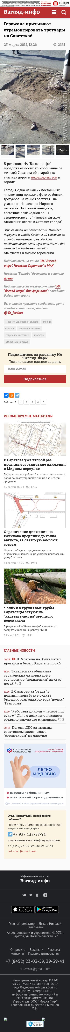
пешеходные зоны (29, 328)
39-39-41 (46, 846)
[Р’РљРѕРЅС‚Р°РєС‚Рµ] (6, 395)
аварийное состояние (17, 335)
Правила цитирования (44, 953)
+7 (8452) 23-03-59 (21, 846)
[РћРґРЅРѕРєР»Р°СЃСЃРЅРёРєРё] (11, 395)
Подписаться (35, 379)
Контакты (17, 953)
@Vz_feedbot (13, 312)
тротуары (39, 335)
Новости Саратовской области (22, 321)
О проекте (17, 949)
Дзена (8, 278)
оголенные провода (17, 341)
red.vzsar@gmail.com (22, 851)
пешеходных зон (44, 177)
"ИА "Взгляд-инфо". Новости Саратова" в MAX (30, 263)
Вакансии (36, 949)
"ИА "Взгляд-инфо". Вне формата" (32, 288)
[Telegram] (17, 395)
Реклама (54, 949)
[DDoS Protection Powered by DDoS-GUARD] (35, 1026)
